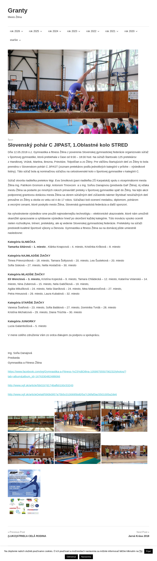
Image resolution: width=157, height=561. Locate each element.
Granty (17, 10)
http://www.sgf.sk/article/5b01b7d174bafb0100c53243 (40, 385)
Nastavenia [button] (86, 557)
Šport (10, 139)
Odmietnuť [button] (71, 557)
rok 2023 (72, 31)
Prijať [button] (148, 551)
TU (140, 551)
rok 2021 (110, 31)
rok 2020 (129, 31)
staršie (14, 39)
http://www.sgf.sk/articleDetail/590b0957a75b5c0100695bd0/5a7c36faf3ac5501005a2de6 (62, 394)
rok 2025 (34, 31)
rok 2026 (15, 31)
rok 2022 (91, 31)
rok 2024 (53, 31)
